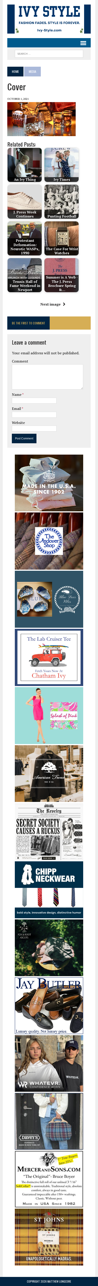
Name (17, 394)
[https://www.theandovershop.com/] (49, 566)
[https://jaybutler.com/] (49, 1030)
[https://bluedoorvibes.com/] (49, 624)
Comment (20, 361)
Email (17, 408)
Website (18, 422)
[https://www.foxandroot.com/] (49, 972)
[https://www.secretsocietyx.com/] (49, 857)
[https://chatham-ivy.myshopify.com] (49, 682)
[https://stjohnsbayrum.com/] (49, 1262)
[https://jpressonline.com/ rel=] (49, 508)
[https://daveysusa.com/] (49, 1146)
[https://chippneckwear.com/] (49, 915)
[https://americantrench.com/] (49, 798)
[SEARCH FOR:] (49, 53)
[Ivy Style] (49, 19)
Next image (50, 304)
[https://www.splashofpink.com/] (49, 741)
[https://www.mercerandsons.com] (49, 1204)
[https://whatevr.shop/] (49, 1088)
